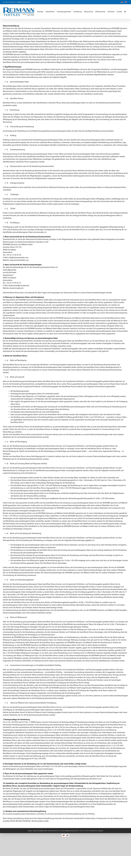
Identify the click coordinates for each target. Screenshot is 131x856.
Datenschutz (94, 830)
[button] (125, 10)
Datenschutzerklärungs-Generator (49, 818)
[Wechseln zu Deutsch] (64, 835)
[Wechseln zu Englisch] (126, 2)
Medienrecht (118, 818)
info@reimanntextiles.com (23, 2)
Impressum (100, 830)
